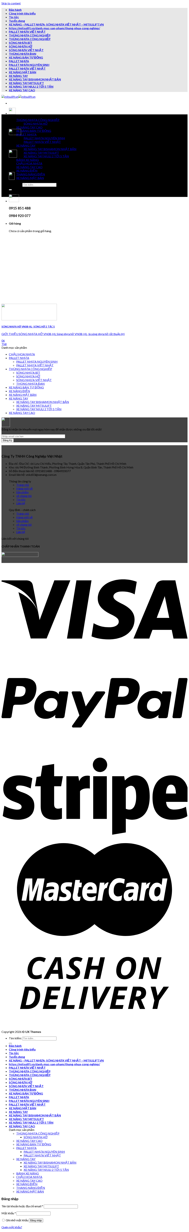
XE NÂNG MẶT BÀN (22, 72)
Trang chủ (22, 484)
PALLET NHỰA (19, 61)
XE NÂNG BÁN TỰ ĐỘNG (26, 57)
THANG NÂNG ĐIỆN (30, 174)
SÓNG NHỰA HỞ (20, 46)
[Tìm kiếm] (10, 189)
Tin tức (14, 17)
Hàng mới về (24, 488)
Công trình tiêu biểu (22, 13)
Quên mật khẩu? (11, 1227)
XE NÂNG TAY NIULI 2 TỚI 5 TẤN (31, 86)
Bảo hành (15, 9)
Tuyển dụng (17, 20)
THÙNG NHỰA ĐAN (22, 53)
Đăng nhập (36, 1220)
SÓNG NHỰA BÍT (20, 42)
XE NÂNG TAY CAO (22, 90)
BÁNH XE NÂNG (27, 160)
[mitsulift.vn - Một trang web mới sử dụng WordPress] (18, 96)
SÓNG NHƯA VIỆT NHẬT (26, 50)
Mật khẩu (8, 1213)
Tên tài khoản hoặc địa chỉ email (22, 1206)
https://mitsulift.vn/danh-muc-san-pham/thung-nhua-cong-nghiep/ (54, 28)
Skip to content (11, 3)
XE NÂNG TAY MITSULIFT (26, 83)
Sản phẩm (22, 492)
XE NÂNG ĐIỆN (26, 170)
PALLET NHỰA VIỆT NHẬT (27, 31)
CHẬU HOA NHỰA (29, 163)
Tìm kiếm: (15, 184)
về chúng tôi (24, 496)
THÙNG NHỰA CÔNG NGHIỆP (30, 35)
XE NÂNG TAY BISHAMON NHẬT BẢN (35, 79)
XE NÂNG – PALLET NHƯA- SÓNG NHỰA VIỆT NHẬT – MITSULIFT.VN (56, 24)
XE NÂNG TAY (18, 76)
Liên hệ (20, 503)
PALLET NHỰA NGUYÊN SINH (29, 64)
